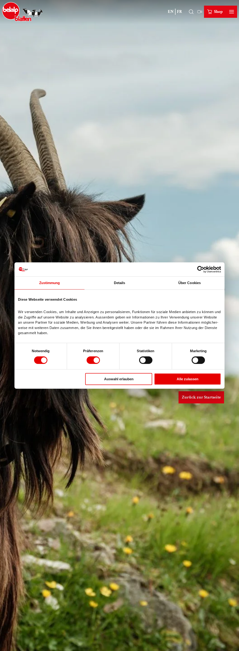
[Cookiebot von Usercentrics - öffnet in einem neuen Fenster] (200, 269)
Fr (179, 11)
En (171, 11)
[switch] (93, 360)
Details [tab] (119, 283)
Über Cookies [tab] (189, 283)
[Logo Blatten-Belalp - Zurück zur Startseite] (22, 12)
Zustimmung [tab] (49, 283)
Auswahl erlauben (119, 379)
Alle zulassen (187, 379)
